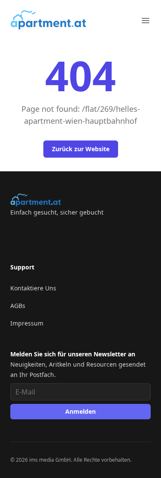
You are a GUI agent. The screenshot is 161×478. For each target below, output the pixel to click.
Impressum (26, 323)
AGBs (17, 306)
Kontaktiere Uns (33, 288)
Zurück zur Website (80, 149)
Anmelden (80, 411)
